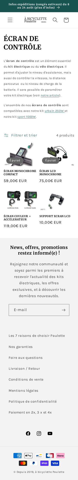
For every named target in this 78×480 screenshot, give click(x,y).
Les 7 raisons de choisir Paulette (37, 336)
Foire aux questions (26, 358)
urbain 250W (55, 111)
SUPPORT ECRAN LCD (54, 216)
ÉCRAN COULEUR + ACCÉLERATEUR (17, 217)
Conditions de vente (26, 379)
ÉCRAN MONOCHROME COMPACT (20, 172)
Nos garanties (21, 347)
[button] (10, 20)
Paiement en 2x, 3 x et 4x (30, 412)
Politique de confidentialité (33, 401)
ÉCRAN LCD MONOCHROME (50, 172)
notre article (50, 95)
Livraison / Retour (24, 368)
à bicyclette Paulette (49, 471)
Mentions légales (23, 390)
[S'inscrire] (63, 310)
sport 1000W (26, 117)
